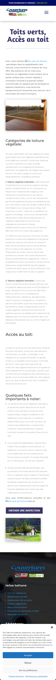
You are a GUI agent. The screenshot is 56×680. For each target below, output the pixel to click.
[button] (52, 627)
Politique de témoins (16, 676)
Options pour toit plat (17, 596)
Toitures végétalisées (17, 603)
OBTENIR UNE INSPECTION (24, 510)
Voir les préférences (28, 670)
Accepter (28, 655)
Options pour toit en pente (19, 600)
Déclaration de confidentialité (36, 676)
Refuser (28, 662)
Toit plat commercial (16, 593)
